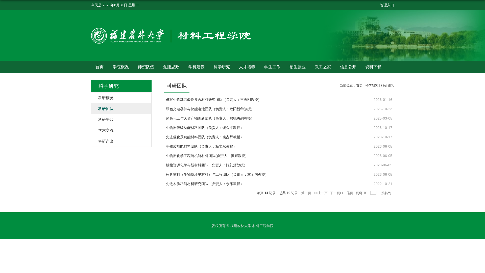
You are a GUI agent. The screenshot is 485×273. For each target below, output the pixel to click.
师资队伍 (146, 67)
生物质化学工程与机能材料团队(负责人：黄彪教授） (207, 156)
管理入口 (387, 5)
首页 (99, 67)
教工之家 (323, 67)
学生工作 (272, 67)
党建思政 (171, 67)
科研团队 (387, 85)
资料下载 (373, 67)
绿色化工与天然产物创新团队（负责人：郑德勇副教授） (210, 118)
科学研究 (222, 67)
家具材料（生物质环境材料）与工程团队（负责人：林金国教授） (217, 174)
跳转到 (386, 193)
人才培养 (247, 67)
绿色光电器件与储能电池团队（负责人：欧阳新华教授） (210, 109)
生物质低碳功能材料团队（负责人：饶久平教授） (205, 128)
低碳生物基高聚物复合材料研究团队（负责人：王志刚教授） (213, 100)
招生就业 (297, 67)
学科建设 (196, 67)
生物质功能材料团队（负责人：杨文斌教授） (201, 146)
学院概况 (121, 67)
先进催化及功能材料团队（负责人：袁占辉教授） (205, 137)
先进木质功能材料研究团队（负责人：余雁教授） (205, 184)
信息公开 (348, 67)
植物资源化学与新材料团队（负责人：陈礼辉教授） (206, 165)
